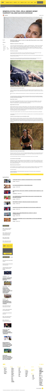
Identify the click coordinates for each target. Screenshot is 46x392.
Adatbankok (7, 2)
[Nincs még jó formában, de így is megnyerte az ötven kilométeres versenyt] (7, 221)
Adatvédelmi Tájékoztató (40, 382)
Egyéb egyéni (19, 374)
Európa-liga (12, 375)
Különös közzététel (40, 378)
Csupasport (14, 181)
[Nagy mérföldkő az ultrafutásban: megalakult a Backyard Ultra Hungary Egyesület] (7, 199)
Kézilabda (26, 370)
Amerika (22, 2)
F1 (23, 2)
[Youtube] (42, 364)
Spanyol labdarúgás (12, 369)
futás (7, 47)
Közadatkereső (41, 379)
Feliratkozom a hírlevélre (7, 253)
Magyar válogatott (5, 373)
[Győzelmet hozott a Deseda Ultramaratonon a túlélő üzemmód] (7, 182)
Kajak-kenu (19, 370)
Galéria (32, 2)
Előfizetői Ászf (41, 381)
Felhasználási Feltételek (40, 384)
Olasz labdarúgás (12, 371)
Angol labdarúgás (15, 193)
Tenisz (19, 373)
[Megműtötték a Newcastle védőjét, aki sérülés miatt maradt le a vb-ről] (7, 193)
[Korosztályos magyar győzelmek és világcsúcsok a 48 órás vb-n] (7, 210)
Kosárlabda (26, 371)
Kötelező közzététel (40, 373)
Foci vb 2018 (12, 377)
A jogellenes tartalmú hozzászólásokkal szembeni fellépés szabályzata (41, 371)
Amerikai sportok (26, 373)
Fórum (33, 377)
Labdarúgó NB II (5, 369)
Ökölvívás (20, 372)
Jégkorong (26, 372)
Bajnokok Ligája (12, 374)
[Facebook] (41, 364)
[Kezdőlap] (2, 2)
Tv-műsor (33, 378)
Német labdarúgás (12, 372)
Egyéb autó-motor (33, 376)
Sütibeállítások (41, 385)
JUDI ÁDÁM (6, 15)
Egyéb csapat (26, 376)
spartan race (4, 47)
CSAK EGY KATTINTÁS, (13, 171)
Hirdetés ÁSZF (41, 380)
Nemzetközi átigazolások (12, 381)
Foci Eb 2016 (12, 378)
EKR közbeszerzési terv (40, 375)
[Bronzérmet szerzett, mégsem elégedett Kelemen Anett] (7, 204)
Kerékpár (20, 371)
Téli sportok (19, 376)
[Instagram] (39, 364)
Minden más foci (12, 380)
